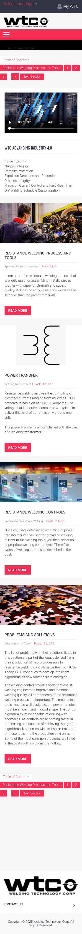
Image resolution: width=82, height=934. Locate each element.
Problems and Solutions (30, 635)
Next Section (32, 76)
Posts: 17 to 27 (43, 643)
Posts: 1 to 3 (49, 266)
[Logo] (26, 21)
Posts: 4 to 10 (43, 384)
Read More (17, 311)
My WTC (70, 6)
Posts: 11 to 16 (55, 521)
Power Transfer (21, 375)
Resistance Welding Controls (35, 512)
